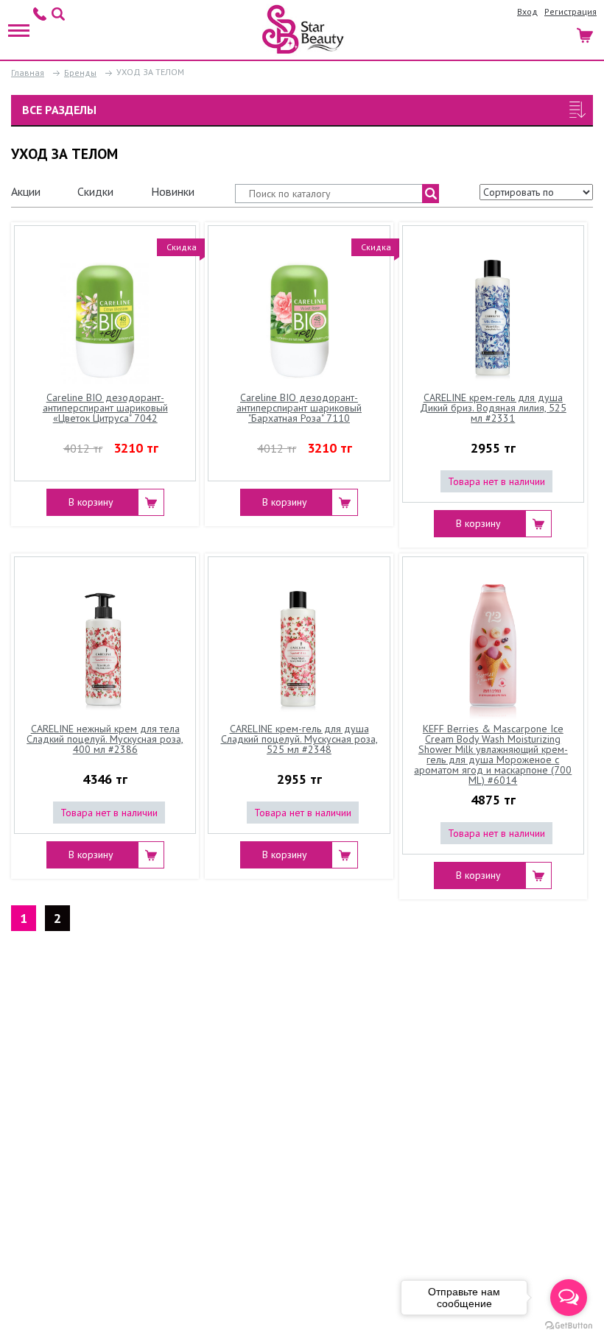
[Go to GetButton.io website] (568, 1326)
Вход (527, 11)
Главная (27, 72)
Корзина (586, 33)
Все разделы (59, 109)
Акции (26, 191)
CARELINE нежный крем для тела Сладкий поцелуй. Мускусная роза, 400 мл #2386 (105, 739)
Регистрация (570, 11)
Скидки (95, 191)
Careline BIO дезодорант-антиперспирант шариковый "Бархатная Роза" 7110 (299, 408)
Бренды (80, 72)
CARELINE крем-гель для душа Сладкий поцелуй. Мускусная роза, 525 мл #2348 (299, 739)
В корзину (91, 502)
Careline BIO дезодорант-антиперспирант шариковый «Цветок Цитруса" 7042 (105, 408)
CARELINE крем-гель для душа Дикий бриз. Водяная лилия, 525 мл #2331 (493, 408)
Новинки (172, 191)
